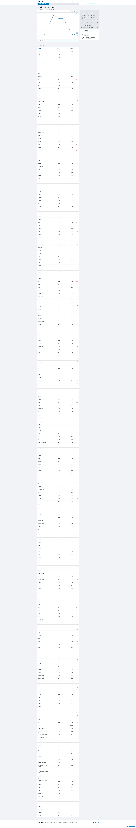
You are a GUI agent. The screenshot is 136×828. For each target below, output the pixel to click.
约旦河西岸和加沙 (41, 579)
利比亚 (39, 144)
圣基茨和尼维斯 (40, 237)
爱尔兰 (39, 511)
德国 (38, 380)
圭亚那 (39, 256)
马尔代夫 (39, 694)
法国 (38, 473)
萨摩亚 (39, 638)
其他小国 (39, 744)
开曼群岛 (39, 377)
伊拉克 (39, 98)
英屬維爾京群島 (40, 619)
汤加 (38, 467)
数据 (45, 1)
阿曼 (38, 685)
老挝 (38, 601)
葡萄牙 (39, 641)
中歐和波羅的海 (40, 740)
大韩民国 (39, 299)
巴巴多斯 (39, 343)
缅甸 (38, 585)
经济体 (76, 1)
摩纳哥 (39, 405)
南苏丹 (39, 169)
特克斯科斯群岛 (40, 520)
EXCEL (90, 31)
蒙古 (38, 644)
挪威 (38, 393)
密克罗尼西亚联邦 (41, 321)
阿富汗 (39, 666)
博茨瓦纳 (39, 175)
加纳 (38, 154)
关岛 (38, 119)
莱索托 (39, 629)
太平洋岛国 (39, 756)
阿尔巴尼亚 (39, 672)
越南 (38, 660)
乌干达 (39, 79)
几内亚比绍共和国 (41, 132)
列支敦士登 (39, 135)
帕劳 (38, 371)
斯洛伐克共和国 (40, 417)
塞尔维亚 (39, 275)
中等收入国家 (40, 806)
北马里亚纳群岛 (40, 166)
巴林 (38, 355)
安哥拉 (39, 312)
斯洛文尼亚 (39, 421)
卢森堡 (39, 185)
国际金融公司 (59, 822)
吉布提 (39, 209)
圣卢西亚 (39, 234)
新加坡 (39, 427)
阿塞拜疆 (39, 663)
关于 (91, 1)
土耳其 (39, 231)
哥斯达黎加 (39, 219)
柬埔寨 (39, 445)
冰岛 (38, 126)
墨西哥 (39, 287)
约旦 (38, 576)
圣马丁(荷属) (40, 247)
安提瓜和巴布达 (40, 315)
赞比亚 (39, 653)
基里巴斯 (39, 265)
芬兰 (38, 607)
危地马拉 (39, 194)
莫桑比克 (39, 625)
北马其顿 (39, 163)
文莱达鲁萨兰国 (40, 408)
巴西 (38, 358)
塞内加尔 (39, 271)
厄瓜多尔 (39, 197)
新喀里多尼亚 (40, 430)
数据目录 (94, 3)
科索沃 (39, 560)
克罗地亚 (39, 116)
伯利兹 (39, 104)
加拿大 (39, 150)
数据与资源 (86, 1)
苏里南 (39, 613)
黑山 (38, 722)
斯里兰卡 (39, 424)
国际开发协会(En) (53, 822)
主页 (72, 1)
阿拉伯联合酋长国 (41, 681)
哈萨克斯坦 (39, 212)
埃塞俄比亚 (39, 262)
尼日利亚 (39, 327)
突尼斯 (39, 567)
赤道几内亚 (39, 657)
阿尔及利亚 (39, 669)
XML (87, 31)
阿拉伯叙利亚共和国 (41, 675)
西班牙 (39, 647)
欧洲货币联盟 (40, 787)
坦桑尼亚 (39, 259)
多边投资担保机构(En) (65, 822)
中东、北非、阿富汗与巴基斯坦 (43, 734)
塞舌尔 (39, 284)
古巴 (38, 203)
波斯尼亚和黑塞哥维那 (41, 489)
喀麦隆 (39, 222)
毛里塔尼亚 (39, 461)
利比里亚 (39, 147)
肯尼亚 (39, 604)
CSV (85, 31)
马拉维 (39, 700)
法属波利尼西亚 (40, 476)
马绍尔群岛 (39, 706)
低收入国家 (39, 812)
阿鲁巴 (39, 691)
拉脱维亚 (39, 389)
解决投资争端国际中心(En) (73, 822)
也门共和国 (39, 88)
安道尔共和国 (40, 318)
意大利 (39, 383)
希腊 (38, 368)
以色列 (39, 94)
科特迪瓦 (39, 557)
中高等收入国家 (40, 809)
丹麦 (38, 70)
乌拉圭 (39, 82)
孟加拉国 (39, 309)
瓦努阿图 (39, 539)
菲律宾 (39, 632)
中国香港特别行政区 (41, 63)
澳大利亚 (39, 508)
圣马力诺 (39, 253)
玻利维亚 (39, 526)
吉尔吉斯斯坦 (40, 206)
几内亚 (39, 129)
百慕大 (39, 545)
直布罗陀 (39, 548)
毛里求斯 (39, 464)
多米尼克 (39, 293)
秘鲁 (38, 563)
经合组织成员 (40, 790)
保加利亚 (39, 113)
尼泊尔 (39, 334)
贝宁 (38, 650)
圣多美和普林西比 (41, 240)
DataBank (88, 3)
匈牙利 (39, 160)
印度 (38, 188)
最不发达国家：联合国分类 (42, 775)
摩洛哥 (39, 402)
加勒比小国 (39, 747)
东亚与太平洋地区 (41, 728)
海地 (38, 501)
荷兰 (38, 622)
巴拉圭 (39, 349)
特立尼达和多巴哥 (41, 523)
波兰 (38, 483)
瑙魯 (38, 529)
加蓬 (38, 157)
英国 (38, 616)
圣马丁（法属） (40, 250)
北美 (38, 750)
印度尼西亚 (39, 191)
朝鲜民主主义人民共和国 (42, 442)
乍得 (38, 85)
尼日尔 (39, 331)
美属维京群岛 (40, 594)
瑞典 (38, 532)
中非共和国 (39, 67)
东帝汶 (39, 54)
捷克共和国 (39, 396)
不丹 (38, 51)
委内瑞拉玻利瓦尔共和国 (42, 306)
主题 (81, 1)
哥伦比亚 (39, 216)
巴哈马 (39, 337)
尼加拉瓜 (39, 324)
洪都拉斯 (39, 498)
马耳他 (39, 709)
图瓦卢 (39, 225)
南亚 (38, 753)
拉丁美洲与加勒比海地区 (42, 762)
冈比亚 (39, 122)
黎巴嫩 (39, 719)
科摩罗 (39, 554)
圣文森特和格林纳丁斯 (41, 244)
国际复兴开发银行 (47, 822)
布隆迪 (39, 365)
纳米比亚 (39, 582)
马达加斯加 (39, 712)
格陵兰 (39, 452)
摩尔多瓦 (39, 399)
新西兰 (39, 433)
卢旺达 (39, 181)
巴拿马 (39, 352)
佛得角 (39, 107)
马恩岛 (39, 697)
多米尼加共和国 (40, 296)
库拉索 (39, 374)
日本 (38, 436)
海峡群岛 (39, 504)
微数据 (91, 3)
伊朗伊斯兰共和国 (41, 101)
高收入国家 (39, 815)
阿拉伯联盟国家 (40, 796)
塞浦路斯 (39, 281)
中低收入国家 (40, 799)
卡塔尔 (39, 178)
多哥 (38, 290)
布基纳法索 (39, 362)
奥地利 (39, 303)
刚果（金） (39, 141)
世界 (38, 725)
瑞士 (38, 535)
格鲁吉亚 (39, 455)
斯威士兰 (39, 414)
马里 (38, 716)
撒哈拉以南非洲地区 (41, 768)
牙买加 (39, 517)
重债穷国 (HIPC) (40, 793)
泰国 (38, 492)
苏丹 (38, 610)
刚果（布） (39, 138)
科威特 (39, 551)
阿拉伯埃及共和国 (41, 678)
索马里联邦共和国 (41, 573)
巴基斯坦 (39, 340)
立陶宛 (39, 570)
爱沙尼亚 (39, 514)
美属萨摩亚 (39, 598)
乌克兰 (39, 73)
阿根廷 (39, 688)
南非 (38, 172)
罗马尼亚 (39, 588)
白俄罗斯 (39, 542)
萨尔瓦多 (39, 635)
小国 (38, 759)
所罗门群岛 (39, 386)
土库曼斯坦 (39, 228)
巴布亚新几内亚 (40, 346)
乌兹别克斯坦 (40, 76)
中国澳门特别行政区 (41, 60)
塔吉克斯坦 (39, 268)
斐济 (38, 411)
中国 (38, 57)
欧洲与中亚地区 (40, 778)
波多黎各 (39, 486)
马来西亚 (39, 703)
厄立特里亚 (39, 200)
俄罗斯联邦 (39, 110)
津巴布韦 (39, 495)
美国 (38, 591)
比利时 (39, 458)
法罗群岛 (39, 480)
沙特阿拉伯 (39, 470)
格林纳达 (39, 448)
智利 (38, 439)
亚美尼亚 (39, 91)
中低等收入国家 (40, 802)
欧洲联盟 (39, 784)
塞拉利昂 (39, 278)
